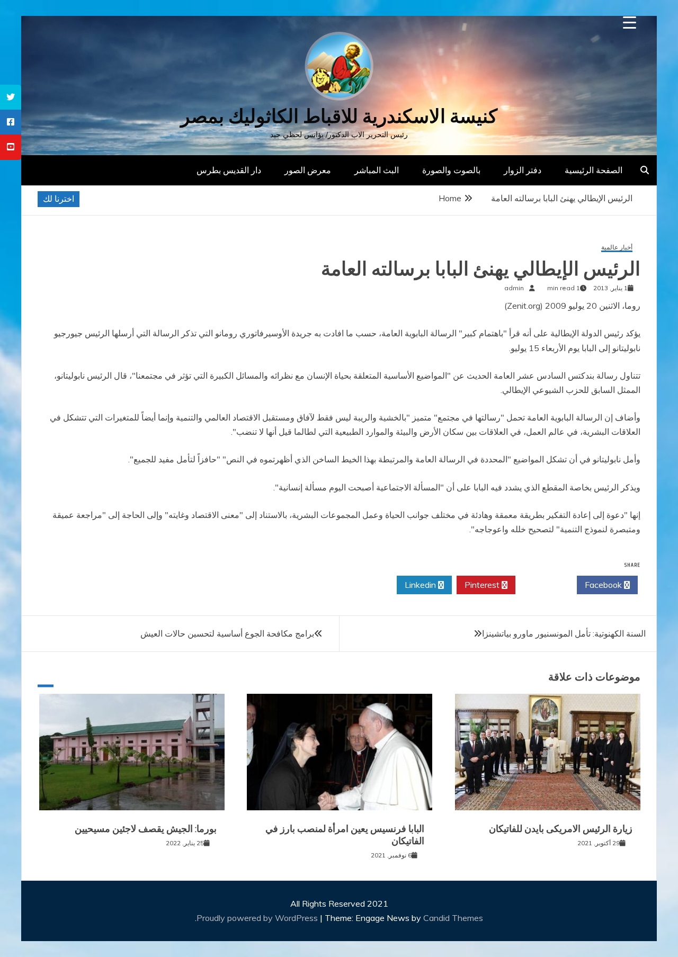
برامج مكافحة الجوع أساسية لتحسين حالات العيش (227, 633)
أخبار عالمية (616, 247)
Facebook (604, 584)
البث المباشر (376, 170)
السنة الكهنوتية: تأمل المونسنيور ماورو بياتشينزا (564, 633)
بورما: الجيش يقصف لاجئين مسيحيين (146, 828)
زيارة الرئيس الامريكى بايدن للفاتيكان (560, 828)
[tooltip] (10, 97)
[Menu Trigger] (629, 22)
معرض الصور (307, 170)
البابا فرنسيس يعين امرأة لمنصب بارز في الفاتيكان (344, 834)
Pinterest (483, 584)
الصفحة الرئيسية (593, 170)
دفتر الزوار (522, 170)
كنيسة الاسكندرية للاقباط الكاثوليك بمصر (339, 116)
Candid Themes (453, 918)
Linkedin (421, 584)
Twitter (543, 584)
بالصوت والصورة (451, 170)
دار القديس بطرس (229, 170)
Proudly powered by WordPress (258, 918)
